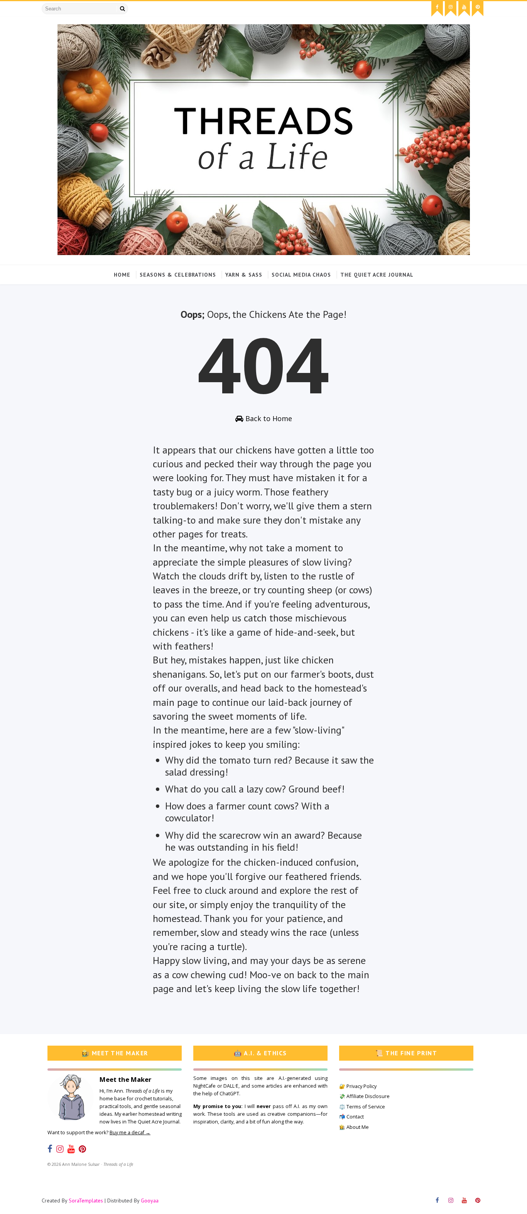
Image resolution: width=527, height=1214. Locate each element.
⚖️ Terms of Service (362, 1106)
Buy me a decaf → (130, 1132)
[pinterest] (477, 9)
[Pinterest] (82, 1149)
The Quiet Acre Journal (377, 274)
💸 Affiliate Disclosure (364, 1096)
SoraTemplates (86, 1200)
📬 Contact (351, 1116)
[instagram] (450, 9)
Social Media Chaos (301, 274)
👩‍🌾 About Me (354, 1127)
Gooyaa (150, 1200)
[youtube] (464, 9)
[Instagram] (60, 1149)
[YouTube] (71, 1149)
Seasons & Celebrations (178, 274)
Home (122, 274)
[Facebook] (49, 1149)
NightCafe (204, 1086)
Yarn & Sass (243, 274)
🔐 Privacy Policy (358, 1086)
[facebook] (437, 9)
